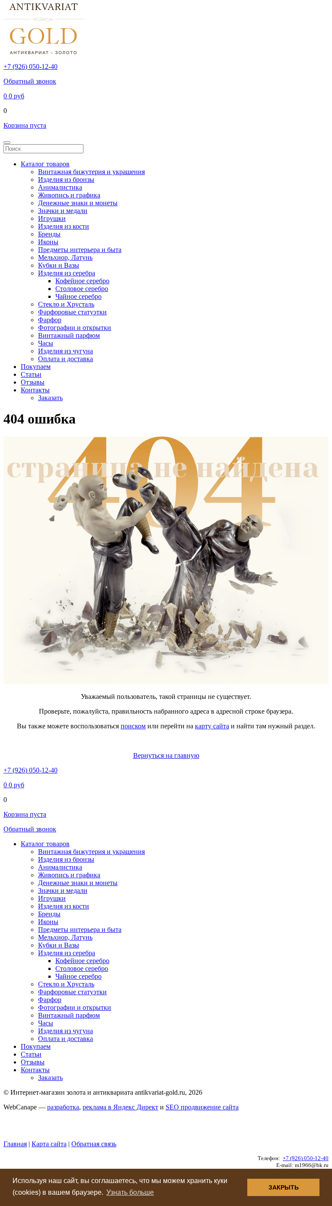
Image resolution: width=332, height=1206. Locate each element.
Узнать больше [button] (130, 1192)
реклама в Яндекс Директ (120, 1107)
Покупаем (36, 366)
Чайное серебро (78, 296)
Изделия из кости (63, 226)
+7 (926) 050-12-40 (30, 66)
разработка (63, 1107)
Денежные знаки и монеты (78, 203)
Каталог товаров (45, 164)
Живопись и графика (69, 195)
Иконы (48, 242)
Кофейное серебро (82, 281)
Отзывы (33, 382)
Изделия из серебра (66, 273)
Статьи (31, 374)
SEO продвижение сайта (202, 1107)
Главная (15, 1144)
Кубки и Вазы (58, 265)
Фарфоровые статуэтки (72, 312)
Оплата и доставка (65, 358)
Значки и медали (62, 210)
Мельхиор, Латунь (65, 257)
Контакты (35, 390)
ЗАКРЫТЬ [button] (283, 1187)
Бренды (49, 234)
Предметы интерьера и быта (79, 249)
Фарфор (49, 319)
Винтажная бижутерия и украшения (91, 171)
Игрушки (52, 218)
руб (13, 96)
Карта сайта (49, 1144)
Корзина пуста (24, 125)
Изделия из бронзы (66, 179)
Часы (45, 343)
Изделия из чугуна (65, 351)
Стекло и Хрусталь (66, 304)
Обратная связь (93, 1144)
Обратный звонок (29, 81)
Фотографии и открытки (74, 327)
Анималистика (60, 187)
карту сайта (212, 726)
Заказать (50, 397)
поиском (133, 726)
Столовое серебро (81, 288)
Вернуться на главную (166, 755)
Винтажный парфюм (69, 335)
